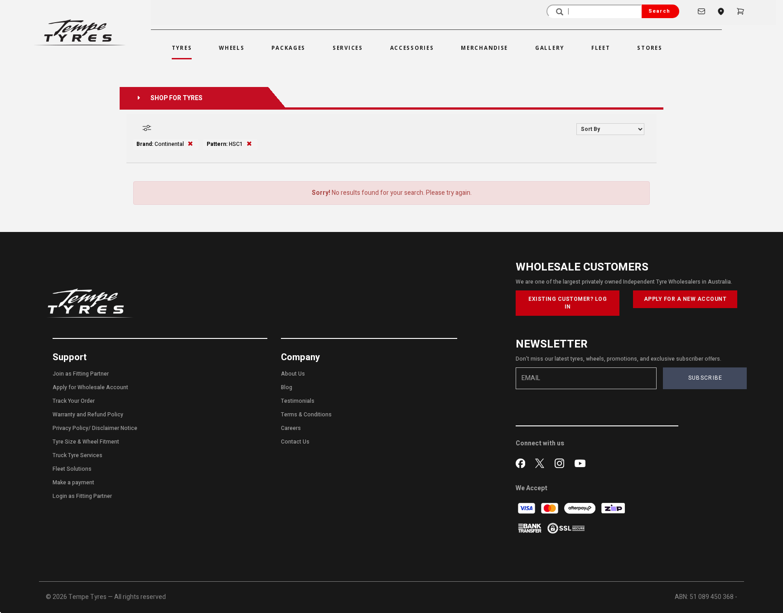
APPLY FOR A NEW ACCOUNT (685, 299)
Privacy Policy (70, 428)
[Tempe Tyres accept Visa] (527, 508)
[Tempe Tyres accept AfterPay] (580, 508)
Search (659, 11)
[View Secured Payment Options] (566, 528)
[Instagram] (561, 462)
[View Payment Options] (530, 528)
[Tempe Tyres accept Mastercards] (550, 508)
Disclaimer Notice (114, 428)
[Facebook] (522, 462)
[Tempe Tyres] (80, 32)
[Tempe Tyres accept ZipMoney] (613, 508)
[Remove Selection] (190, 144)
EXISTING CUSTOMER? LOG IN (567, 303)
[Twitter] (541, 462)
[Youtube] (580, 462)
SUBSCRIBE (705, 378)
